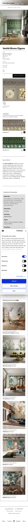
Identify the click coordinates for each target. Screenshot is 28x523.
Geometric (15, 222)
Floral (10, 222)
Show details (19, 276)
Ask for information (19, 75)
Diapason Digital (16, 513)
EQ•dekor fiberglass (7, 53)
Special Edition (8, 224)
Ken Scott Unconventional (8, 63)
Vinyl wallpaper (6, 59)
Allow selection (14, 286)
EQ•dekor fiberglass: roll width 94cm (13, 202)
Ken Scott (5, 67)
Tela (4, 57)
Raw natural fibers (7, 54)
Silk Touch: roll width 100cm (11, 203)
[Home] (14, 521)
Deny (14, 290)
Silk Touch (5, 56)
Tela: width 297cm (8, 205)
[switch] (24, 261)
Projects (10, 521)
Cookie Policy (18, 511)
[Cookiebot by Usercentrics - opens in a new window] (17, 231)
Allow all (14, 281)
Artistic (6, 222)
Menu (3, 521)
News (24, 521)
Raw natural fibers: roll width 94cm (13, 200)
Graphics (18, 521)
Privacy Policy (10, 511)
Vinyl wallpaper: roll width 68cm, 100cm (14, 199)
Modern (21, 222)
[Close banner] (25, 230)
